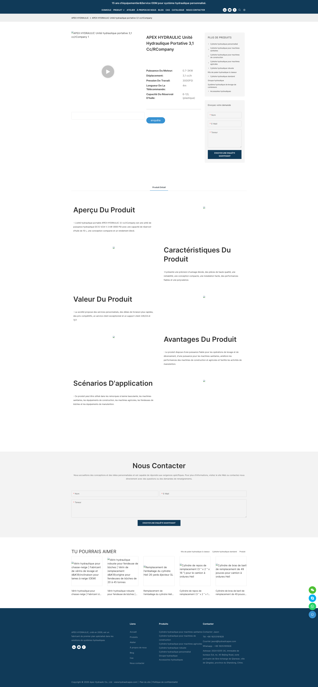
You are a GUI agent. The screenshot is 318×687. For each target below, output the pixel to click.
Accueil (133, 632)
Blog (132, 652)
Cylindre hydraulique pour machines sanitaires (180, 632)
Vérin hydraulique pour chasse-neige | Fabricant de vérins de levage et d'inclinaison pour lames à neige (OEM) (86, 593)
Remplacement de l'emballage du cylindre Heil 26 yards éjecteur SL (157, 593)
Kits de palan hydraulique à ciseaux (195, 552)
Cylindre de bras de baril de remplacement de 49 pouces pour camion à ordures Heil (231, 593)
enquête (156, 120)
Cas (131, 658)
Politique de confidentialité (165, 682)
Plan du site (145, 682)
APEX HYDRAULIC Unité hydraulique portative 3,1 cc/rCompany (122, 18)
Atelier (133, 642)
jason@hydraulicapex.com (223, 641)
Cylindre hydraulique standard (224, 552)
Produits (134, 637)
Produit (242, 552)
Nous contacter (137, 663)
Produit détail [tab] (159, 187)
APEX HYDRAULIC (80, 18)
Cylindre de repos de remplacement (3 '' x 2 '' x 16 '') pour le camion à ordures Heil (195, 593)
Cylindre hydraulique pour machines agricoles (180, 644)
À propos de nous (138, 647)
